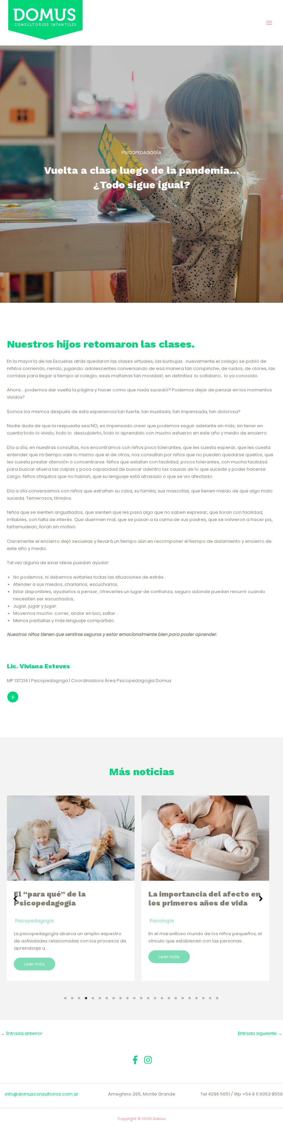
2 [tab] (72, 998)
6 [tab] (99, 998)
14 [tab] (155, 998)
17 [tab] (175, 998)
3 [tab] (79, 998)
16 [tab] (168, 998)
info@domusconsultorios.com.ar (41, 1094)
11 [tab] (134, 998)
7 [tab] (106, 998)
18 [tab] (182, 998)
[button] (15, 898)
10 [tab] (127, 998)
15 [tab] (161, 998)
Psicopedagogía (169, 920)
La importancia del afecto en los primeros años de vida (70, 898)
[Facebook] (135, 1060)
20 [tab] (196, 998)
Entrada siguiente (260, 1033)
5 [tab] (92, 998)
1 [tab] (65, 998)
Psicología (27, 920)
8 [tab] (113, 998)
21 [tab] (203, 998)
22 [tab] (210, 998)
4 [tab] (85, 998)
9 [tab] (120, 998)
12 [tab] (141, 998)
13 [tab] (148, 998)
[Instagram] (148, 1060)
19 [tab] (189, 998)
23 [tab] (217, 998)
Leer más (34, 957)
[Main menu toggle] (269, 22)
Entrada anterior (21, 1033)
